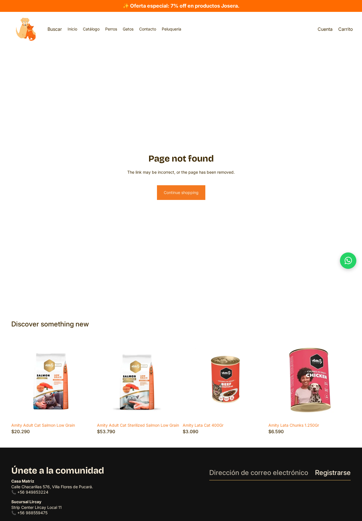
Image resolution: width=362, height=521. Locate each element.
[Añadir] (342, 411)
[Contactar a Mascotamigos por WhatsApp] (348, 260)
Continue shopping (181, 192)
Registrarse (333, 472)
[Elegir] (85, 411)
